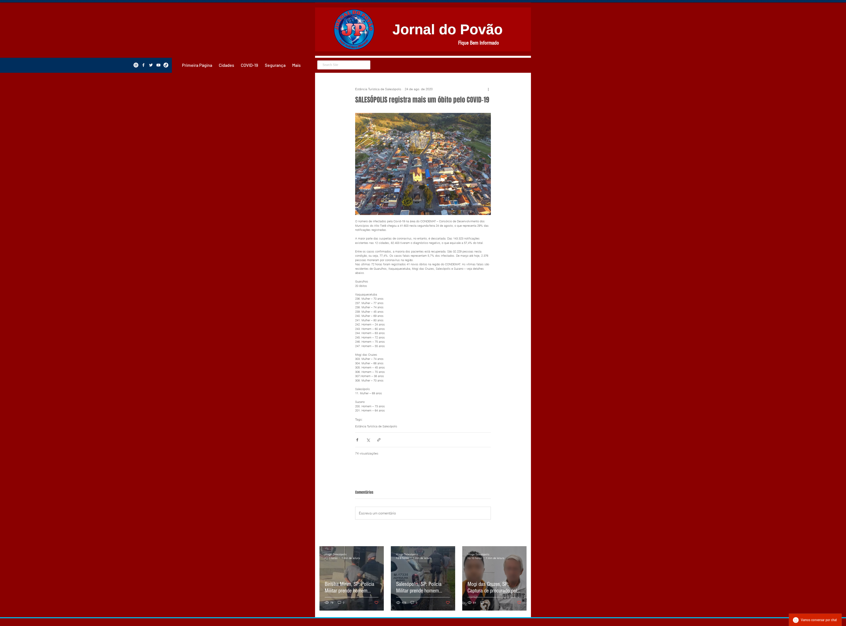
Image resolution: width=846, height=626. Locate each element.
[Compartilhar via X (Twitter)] (368, 440)
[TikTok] (165, 65)
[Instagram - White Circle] (136, 65)
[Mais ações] (488, 89)
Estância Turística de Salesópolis (376, 426)
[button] (226, 65)
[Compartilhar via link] (379, 440)
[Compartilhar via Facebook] (357, 440)
